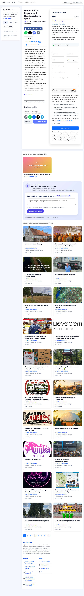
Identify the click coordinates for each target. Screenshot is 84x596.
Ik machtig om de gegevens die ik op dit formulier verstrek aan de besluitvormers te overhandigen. (66, 113)
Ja (54, 123)
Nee (59, 123)
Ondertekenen (65, 128)
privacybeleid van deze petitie (63, 120)
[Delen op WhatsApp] (26, 32)
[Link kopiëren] (38, 32)
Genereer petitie (36, 211)
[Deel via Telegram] (42, 117)
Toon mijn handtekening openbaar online (64, 104)
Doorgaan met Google (62, 45)
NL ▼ (15, 2)
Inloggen (66, 2)
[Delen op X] (30, 32)
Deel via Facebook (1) (34, 29)
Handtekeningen (34, 41)
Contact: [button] (32, 2)
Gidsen (25, 558)
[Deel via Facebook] (34, 117)
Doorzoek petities (24, 2)
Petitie (29, 38)
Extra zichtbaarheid (33, 45)
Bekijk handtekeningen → (58, 21)
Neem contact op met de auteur (35, 102)
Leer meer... (8, 18)
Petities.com (5, 2)
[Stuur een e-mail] (34, 32)
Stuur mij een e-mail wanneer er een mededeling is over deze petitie (66, 108)
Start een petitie (77, 2)
